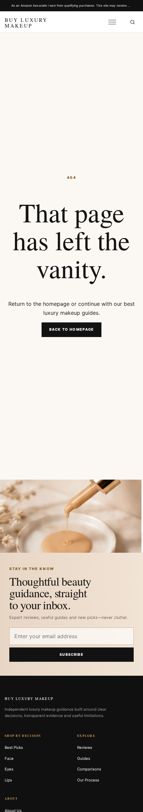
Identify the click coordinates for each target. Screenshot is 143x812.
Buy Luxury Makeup (29, 698)
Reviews (84, 747)
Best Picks (14, 747)
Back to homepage (71, 329)
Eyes (9, 769)
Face (9, 758)
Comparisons (89, 769)
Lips (8, 780)
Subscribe (71, 654)
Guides (83, 758)
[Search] (132, 22)
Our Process (88, 780)
